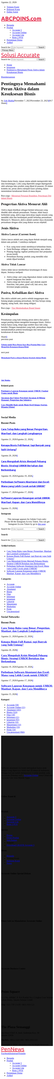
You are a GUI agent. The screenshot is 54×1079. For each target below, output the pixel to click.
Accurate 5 (17, 30)
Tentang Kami (13, 7)
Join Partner (12, 840)
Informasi (11, 596)
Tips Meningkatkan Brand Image (25, 308)
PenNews (12, 1049)
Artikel (10, 42)
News (9, 863)
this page (42, 524)
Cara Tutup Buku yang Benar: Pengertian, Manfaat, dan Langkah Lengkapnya (24, 431)
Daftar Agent (12, 12)
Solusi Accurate (20, 55)
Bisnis (4, 77)
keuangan (11, 77)
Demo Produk (13, 838)
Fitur (9, 594)
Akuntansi (11, 589)
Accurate (11, 584)
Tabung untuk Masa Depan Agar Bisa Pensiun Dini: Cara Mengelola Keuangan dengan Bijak (23, 346)
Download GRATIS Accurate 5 (20, 845)
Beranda (10, 25)
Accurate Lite (18, 35)
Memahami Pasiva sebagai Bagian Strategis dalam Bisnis (23, 358)
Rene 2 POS (17, 37)
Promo (9, 835)
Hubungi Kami (13, 9)
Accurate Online (19, 32)
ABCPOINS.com (21, 18)
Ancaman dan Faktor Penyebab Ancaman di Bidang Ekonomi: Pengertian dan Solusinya (23, 399)
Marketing (11, 606)
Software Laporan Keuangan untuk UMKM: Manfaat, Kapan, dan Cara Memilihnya (25, 500)
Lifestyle (10, 601)
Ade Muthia (9, 100)
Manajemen (12, 604)
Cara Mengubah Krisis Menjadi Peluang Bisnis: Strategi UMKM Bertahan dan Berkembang (23, 465)
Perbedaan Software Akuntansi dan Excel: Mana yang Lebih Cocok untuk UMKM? (25, 484)
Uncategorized (13, 611)
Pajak (9, 609)
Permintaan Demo (14, 40)
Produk (10, 27)
